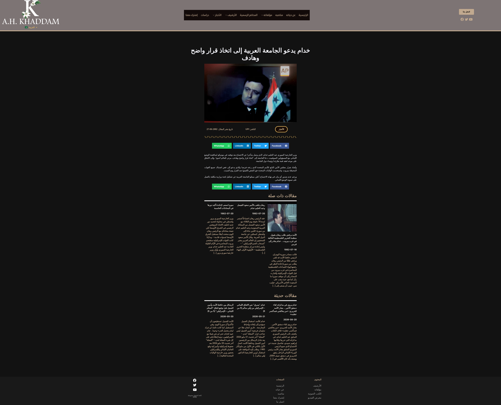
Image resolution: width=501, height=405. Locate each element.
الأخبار (218, 15)
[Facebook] (462, 19)
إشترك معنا (192, 15)
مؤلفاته (268, 15)
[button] (281, 129)
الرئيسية (303, 15)
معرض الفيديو (314, 397)
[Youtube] (471, 19)
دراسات (205, 15)
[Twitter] (466, 19)
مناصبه (279, 15)
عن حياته (291, 15)
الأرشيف (232, 15)
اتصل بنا (466, 12)
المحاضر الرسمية (249, 15)
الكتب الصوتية (314, 393)
